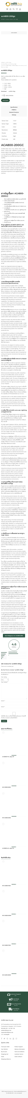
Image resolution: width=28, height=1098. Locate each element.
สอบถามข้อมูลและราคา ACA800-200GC (14, 635)
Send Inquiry (5, 100)
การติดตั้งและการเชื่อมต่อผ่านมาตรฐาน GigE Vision (14, 217)
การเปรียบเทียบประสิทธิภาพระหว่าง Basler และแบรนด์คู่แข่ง (15, 207)
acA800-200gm (15, 65)
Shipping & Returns (6, 1059)
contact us (7, 80)
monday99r (6, 1034)
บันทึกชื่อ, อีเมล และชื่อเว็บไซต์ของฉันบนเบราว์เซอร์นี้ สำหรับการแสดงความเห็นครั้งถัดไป (13, 716)
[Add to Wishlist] (3, 732)
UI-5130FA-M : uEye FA (8, 848)
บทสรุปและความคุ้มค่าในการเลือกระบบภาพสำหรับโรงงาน (14, 221)
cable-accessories (15, 446)
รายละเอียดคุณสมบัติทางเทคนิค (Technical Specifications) (14, 203)
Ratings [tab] (14, 115)
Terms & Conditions (19, 1051)
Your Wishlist (4, 1049)
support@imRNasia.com (7, 1032)
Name (3, 700)
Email (3, 706)
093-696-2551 (4, 1028)
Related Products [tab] (14, 112)
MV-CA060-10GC (6, 885)
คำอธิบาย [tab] (14, 109)
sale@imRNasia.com (6, 1030)
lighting (11, 436)
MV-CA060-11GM (6, 945)
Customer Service (19, 1054)
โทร (14, 76)
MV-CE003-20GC (6, 787)
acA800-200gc (8, 65)
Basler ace (3, 67)
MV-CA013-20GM (6, 975)
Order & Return (18, 1056)
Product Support (19, 1046)
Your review (4, 682)
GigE (17, 19)
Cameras (7, 19)
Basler (11, 19)
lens (8, 414)
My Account (4, 1051)
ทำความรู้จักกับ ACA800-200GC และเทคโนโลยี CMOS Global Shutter (15, 200)
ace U (25, 65)
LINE (10, 76)
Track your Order (5, 1046)
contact (11, 626)
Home (2, 1056)
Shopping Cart (4, 1054)
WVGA (15, 130)
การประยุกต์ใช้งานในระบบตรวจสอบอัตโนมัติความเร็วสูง (14, 214)
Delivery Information (20, 1049)
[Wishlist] (17, 9)
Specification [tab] (13, 107)
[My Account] (20, 9)
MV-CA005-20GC (6, 817)
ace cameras (21, 65)
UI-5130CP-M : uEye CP (8, 756)
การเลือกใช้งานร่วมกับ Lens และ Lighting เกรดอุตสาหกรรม (15, 210)
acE (14, 19)
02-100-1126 (12, 1028)
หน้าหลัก (3, 19)
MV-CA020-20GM (6, 915)
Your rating (4, 677)
